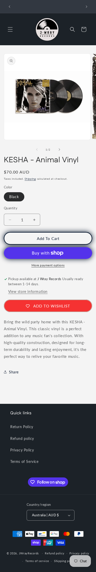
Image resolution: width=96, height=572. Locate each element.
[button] (10, 29)
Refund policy (22, 438)
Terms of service (37, 561)
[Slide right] (59, 149)
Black (14, 197)
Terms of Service (24, 461)
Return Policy (21, 427)
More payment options (48, 265)
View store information (28, 291)
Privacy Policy (22, 450)
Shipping (30, 178)
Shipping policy (65, 561)
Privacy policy (79, 553)
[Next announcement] (86, 6)
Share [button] (14, 372)
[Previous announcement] (9, 6)
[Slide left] (36, 149)
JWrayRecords (29, 553)
